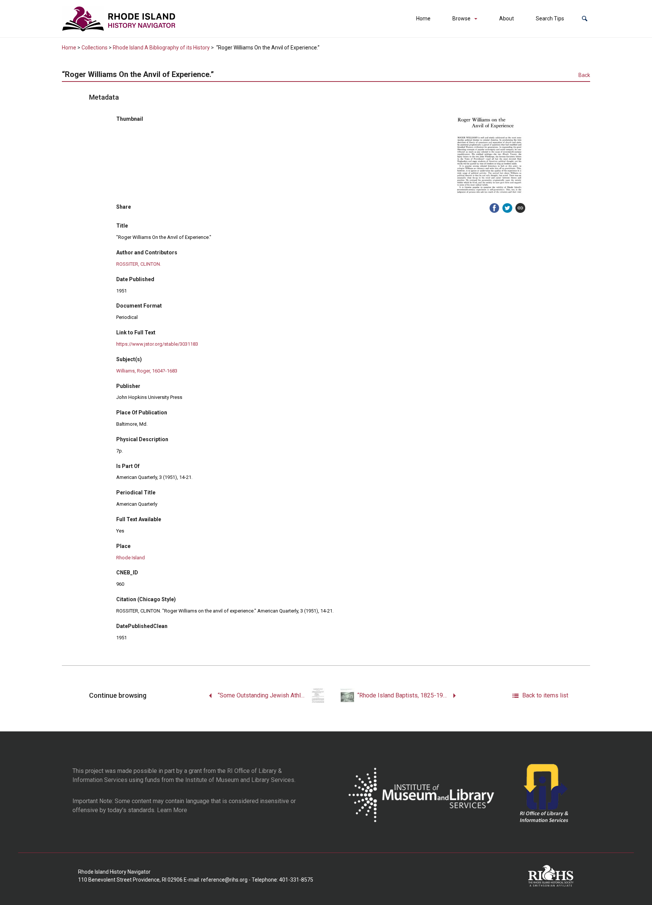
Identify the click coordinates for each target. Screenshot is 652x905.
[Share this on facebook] (494, 208)
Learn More (172, 810)
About (506, 18)
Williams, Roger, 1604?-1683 (146, 371)
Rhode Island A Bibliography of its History (161, 48)
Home (423, 18)
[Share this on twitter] (507, 208)
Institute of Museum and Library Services (239, 779)
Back (584, 75)
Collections (95, 48)
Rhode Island (130, 557)
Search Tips (550, 18)
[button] (584, 18)
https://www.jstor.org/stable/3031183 (157, 344)
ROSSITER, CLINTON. (138, 264)
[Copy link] (520, 208)
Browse (461, 18)
